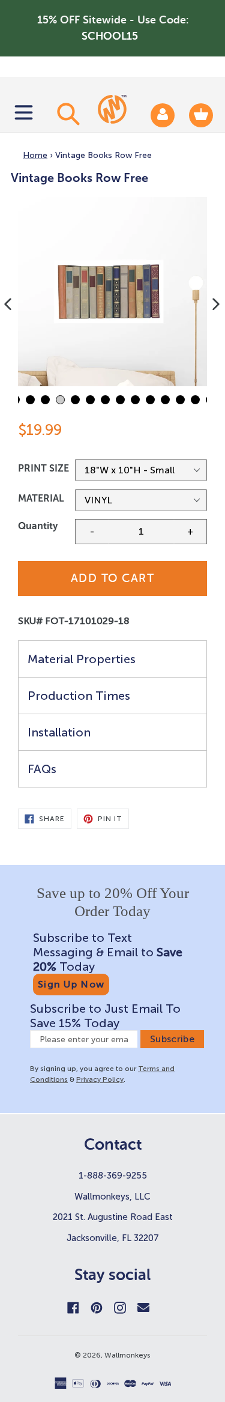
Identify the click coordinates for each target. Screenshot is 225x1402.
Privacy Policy (100, 1079)
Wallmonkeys (127, 1355)
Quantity (38, 526)
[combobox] (66, 114)
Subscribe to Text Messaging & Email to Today (107, 952)
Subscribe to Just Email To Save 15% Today (105, 1015)
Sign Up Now (71, 984)
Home (35, 155)
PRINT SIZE (43, 468)
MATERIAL (41, 498)
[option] (112, 291)
